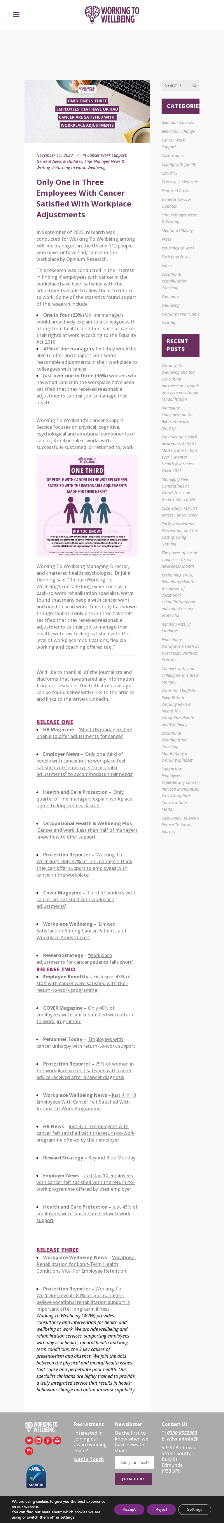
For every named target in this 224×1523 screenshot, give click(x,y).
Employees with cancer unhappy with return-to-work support (85, 1042)
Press (166, 239)
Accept (129, 1509)
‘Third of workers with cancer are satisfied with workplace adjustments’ (85, 899)
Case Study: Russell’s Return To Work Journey (180, 824)
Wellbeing (96, 167)
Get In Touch (89, 1459)
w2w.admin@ (182, 1439)
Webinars (170, 296)
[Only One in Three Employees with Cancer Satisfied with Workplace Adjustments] (87, 111)
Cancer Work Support (106, 155)
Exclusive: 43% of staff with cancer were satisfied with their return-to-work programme (83, 983)
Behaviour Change (178, 131)
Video (167, 265)
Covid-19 (170, 173)
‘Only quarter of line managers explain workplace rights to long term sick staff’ (84, 799)
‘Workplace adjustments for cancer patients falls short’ (84, 958)
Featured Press (175, 190)
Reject (161, 1509)
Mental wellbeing (177, 230)
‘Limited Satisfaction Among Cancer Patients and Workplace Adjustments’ (81, 931)
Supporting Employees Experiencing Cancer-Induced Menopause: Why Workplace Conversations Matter (181, 789)
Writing (168, 323)
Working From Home (181, 314)
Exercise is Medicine (180, 182)
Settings (194, 1509)
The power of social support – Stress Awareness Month (179, 559)
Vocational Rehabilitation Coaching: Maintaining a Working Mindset (177, 746)
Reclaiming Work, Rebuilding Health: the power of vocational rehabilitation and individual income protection (178, 595)
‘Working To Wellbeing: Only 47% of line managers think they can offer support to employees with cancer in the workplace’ (84, 864)
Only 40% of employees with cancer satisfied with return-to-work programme (85, 1015)
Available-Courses (178, 122)
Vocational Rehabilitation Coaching (175, 280)
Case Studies (173, 155)
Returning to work (68, 167)
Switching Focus (176, 256)
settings (67, 1517)
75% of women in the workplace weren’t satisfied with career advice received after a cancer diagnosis (85, 1070)
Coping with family (179, 164)
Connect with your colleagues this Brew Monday (180, 675)
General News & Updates (59, 161)
